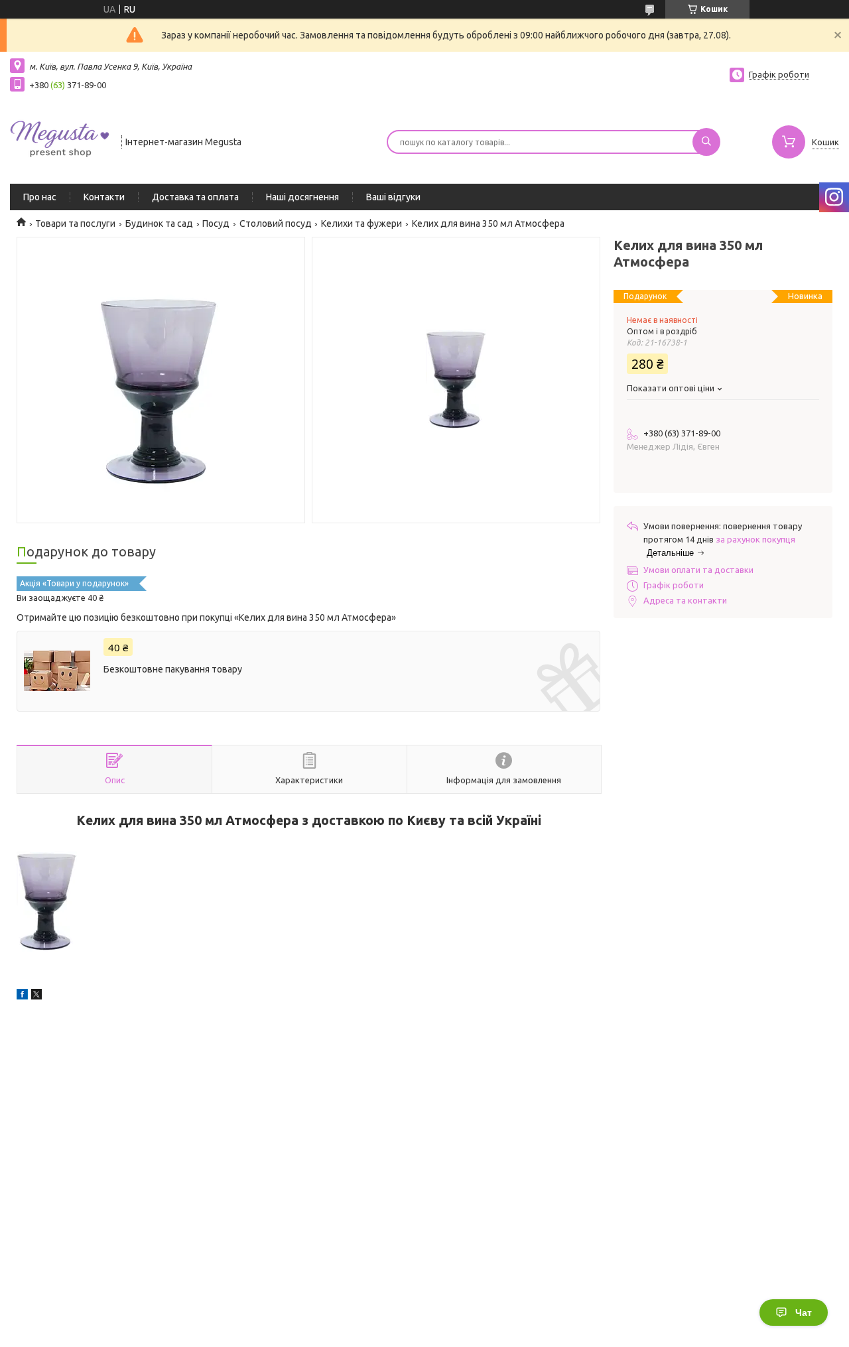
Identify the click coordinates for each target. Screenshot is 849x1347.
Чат (803, 1312)
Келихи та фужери (361, 223)
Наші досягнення (302, 197)
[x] (36, 996)
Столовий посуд (275, 223)
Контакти (104, 197)
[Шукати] (706, 142)
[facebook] (22, 996)
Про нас (39, 197)
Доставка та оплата (195, 197)
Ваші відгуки (393, 197)
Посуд (215, 223)
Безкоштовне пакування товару (172, 669)
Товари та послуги (75, 223)
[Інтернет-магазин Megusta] (59, 140)
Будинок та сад (159, 223)
